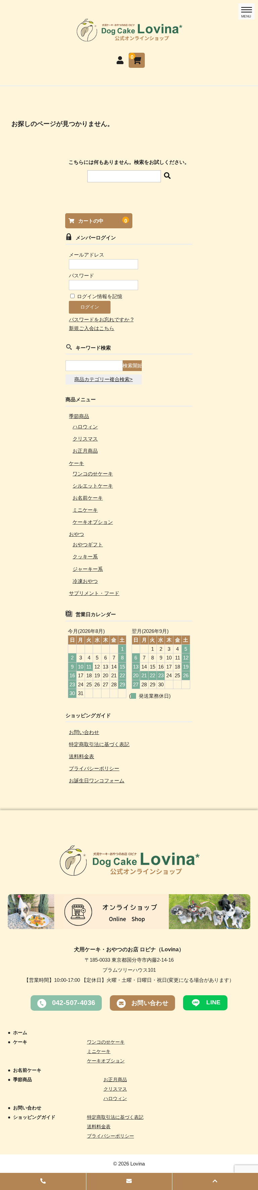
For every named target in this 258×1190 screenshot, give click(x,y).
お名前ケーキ (88, 498)
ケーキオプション (93, 522)
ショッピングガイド (34, 1117)
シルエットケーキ (93, 486)
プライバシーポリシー (94, 768)
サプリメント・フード (94, 593)
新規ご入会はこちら (91, 328)
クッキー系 (85, 556)
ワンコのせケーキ (93, 473)
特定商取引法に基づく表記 (99, 744)
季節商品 (79, 416)
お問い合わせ (84, 732)
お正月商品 (85, 451)
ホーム (20, 1032)
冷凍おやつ (85, 581)
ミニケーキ (85, 510)
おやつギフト (88, 544)
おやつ (76, 534)
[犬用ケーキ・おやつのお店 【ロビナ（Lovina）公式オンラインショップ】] (129, 38)
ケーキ (76, 463)
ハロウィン (85, 426)
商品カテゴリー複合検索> (103, 379)
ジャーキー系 (88, 569)
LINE (213, 1002)
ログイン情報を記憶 (99, 296)
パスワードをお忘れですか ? (101, 319)
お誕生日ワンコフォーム (96, 780)
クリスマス (85, 439)
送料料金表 (81, 756)
